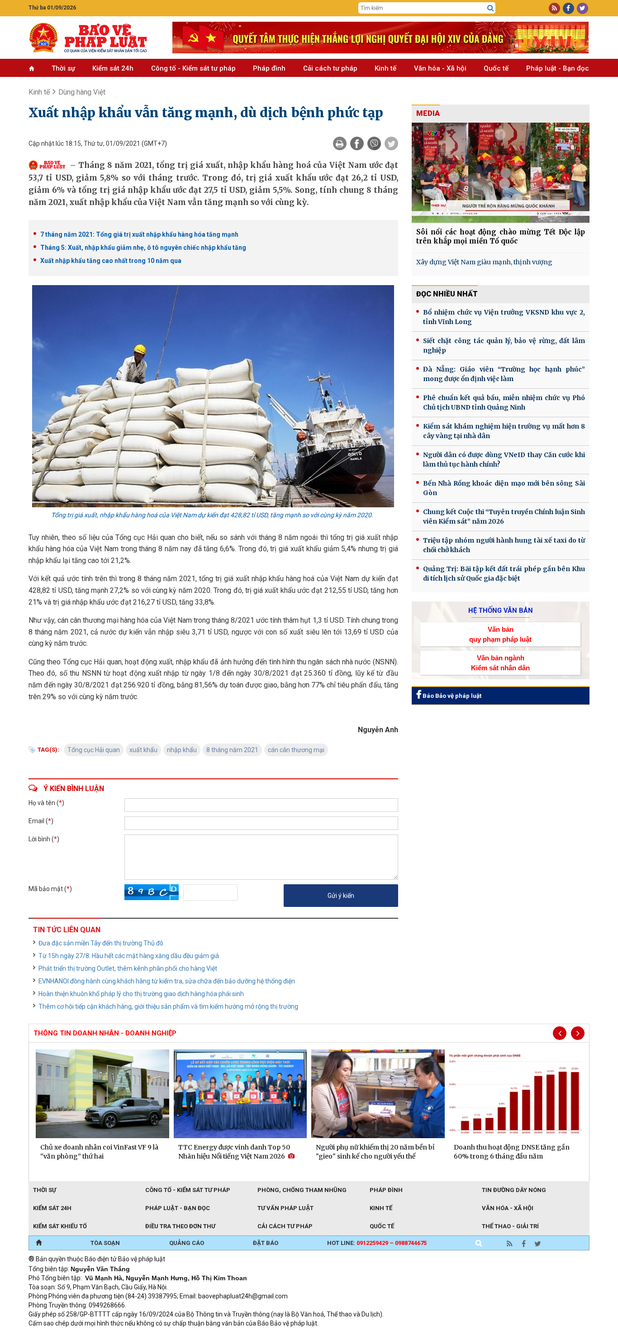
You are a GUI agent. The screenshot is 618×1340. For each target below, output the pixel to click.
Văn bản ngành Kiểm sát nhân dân (500, 662)
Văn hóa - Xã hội (440, 68)
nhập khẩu (182, 749)
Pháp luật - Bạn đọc (557, 68)
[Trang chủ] (39, 1243)
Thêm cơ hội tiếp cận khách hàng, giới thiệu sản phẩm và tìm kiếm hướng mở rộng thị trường (168, 1006)
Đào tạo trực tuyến (252, 1335)
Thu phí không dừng (189, 1335)
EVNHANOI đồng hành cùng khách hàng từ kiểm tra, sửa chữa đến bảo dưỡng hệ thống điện (166, 981)
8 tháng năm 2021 (232, 749)
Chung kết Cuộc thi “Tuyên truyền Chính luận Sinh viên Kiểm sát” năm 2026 (504, 516)
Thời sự (63, 68)
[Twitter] (391, 143)
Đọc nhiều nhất (447, 294)
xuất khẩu (143, 749)
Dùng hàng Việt (81, 92)
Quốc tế (496, 68)
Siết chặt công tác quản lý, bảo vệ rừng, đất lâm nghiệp (504, 345)
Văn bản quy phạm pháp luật (500, 634)
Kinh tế (385, 68)
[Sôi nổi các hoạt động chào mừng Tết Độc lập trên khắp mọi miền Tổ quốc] (500, 173)
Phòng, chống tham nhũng (302, 1190)
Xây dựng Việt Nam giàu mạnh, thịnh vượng (484, 262)
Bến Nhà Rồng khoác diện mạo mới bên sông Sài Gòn (504, 488)
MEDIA (428, 113)
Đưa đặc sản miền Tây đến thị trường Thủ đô (100, 943)
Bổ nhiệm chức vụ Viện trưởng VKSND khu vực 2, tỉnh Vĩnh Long (504, 317)
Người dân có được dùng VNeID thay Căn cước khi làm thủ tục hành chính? (504, 459)
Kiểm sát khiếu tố (60, 1226)
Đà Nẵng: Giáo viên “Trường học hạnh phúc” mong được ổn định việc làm (504, 374)
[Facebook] (357, 143)
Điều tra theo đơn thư (180, 1226)
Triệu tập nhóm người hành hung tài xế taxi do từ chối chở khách (504, 545)
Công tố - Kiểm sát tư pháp (193, 68)
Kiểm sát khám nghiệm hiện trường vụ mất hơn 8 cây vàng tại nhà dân (504, 431)
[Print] (340, 143)
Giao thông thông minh (120, 1335)
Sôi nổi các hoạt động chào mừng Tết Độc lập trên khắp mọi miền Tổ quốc (500, 236)
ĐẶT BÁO (265, 1243)
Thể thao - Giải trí (510, 1226)
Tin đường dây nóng (514, 1190)
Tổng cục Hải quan (93, 749)
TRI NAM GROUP (55, 1335)
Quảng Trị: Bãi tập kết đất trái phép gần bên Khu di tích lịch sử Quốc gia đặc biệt (504, 573)
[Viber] (374, 143)
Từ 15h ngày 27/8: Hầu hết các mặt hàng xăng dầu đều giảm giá (128, 955)
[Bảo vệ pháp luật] (94, 37)
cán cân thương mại (296, 749)
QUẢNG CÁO (186, 1243)
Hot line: (377, 1243)
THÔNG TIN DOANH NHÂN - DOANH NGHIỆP (104, 1033)
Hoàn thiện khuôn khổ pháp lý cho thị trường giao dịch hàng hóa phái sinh (141, 993)
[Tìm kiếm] (490, 8)
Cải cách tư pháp (330, 68)
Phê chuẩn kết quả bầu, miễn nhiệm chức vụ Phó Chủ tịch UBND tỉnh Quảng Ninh (504, 402)
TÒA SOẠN (105, 1243)
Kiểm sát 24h (112, 68)
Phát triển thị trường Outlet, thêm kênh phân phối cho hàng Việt (127, 968)
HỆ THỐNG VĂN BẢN (500, 610)
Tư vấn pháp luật (285, 1208)
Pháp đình (269, 68)
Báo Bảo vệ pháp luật (451, 695)
